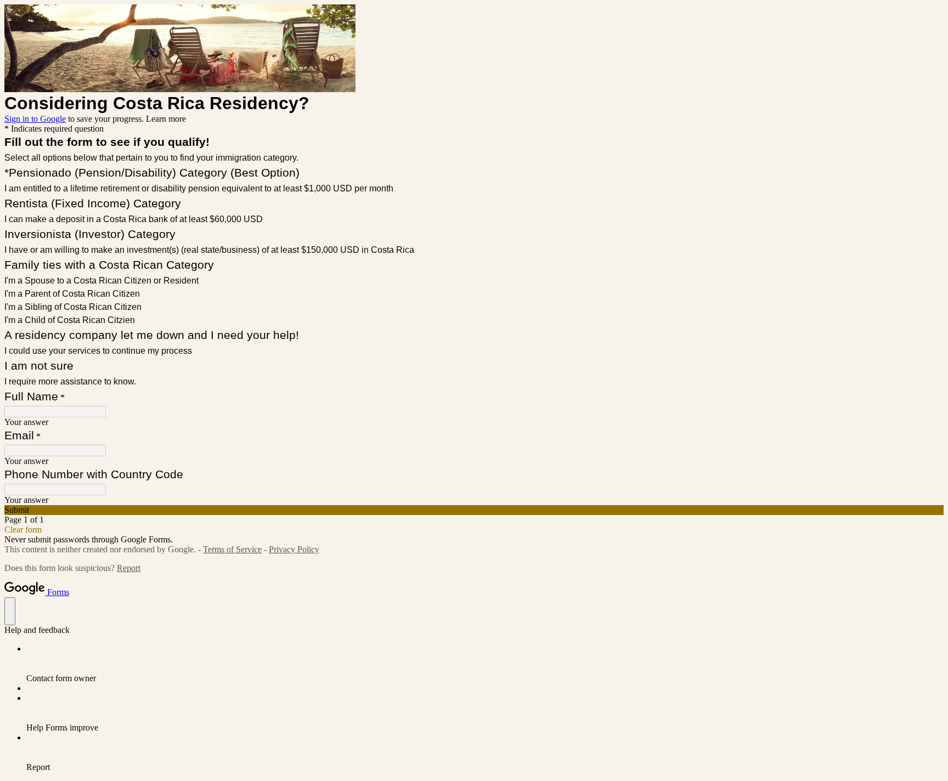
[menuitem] (485, 663)
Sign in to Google (35, 118)
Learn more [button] (166, 118)
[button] (474, 510)
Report (128, 568)
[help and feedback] (9, 611)
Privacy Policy (294, 549)
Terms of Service (232, 549)
